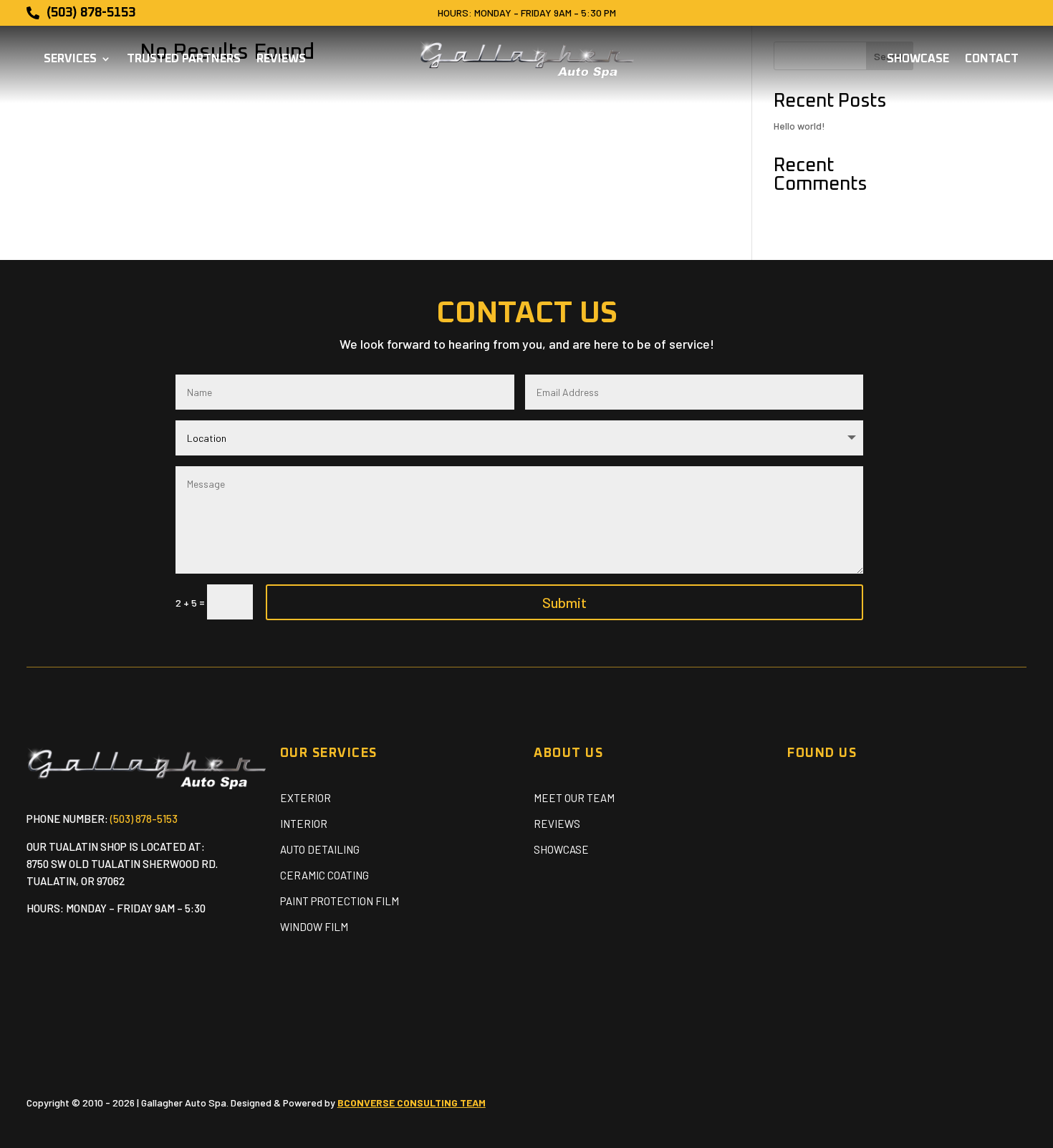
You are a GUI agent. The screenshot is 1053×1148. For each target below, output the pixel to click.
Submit (564, 602)
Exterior (305, 797)
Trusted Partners (184, 59)
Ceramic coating (324, 875)
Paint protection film (339, 900)
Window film (314, 926)
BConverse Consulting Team (411, 1102)
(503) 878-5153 (144, 818)
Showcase (918, 59)
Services (70, 59)
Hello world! (799, 126)
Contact (992, 59)
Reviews (281, 59)
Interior (303, 823)
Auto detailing (320, 849)
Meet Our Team (574, 797)
